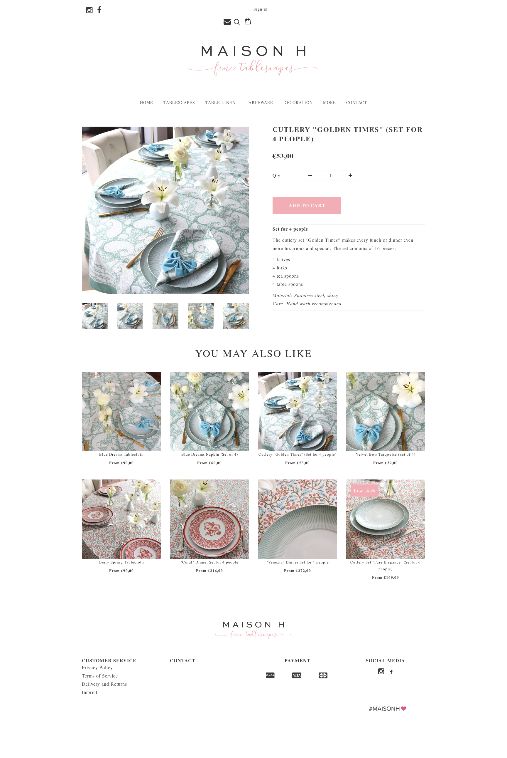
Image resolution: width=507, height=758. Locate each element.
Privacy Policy (97, 667)
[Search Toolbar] (237, 22)
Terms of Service (100, 676)
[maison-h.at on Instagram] (87, 10)
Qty (276, 175)
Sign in (261, 9)
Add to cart (307, 205)
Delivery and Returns (104, 684)
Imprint (89, 692)
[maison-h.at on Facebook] (97, 10)
